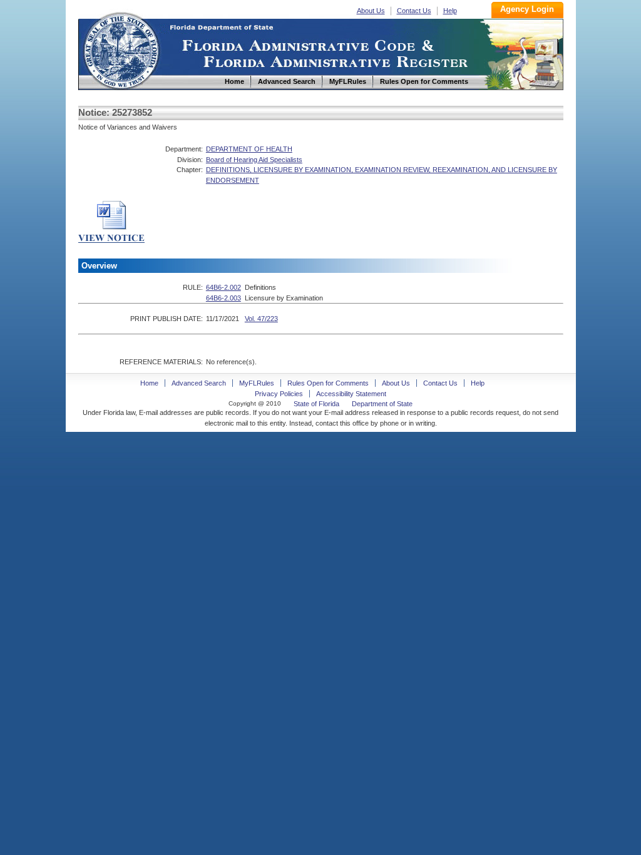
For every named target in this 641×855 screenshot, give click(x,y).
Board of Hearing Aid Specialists (254, 159)
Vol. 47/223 (261, 318)
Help (450, 10)
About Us (371, 10)
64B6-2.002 (223, 287)
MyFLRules (256, 383)
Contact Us (414, 10)
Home (121, 49)
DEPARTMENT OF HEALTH (249, 149)
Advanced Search (199, 383)
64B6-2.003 (223, 298)
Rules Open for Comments (328, 383)
